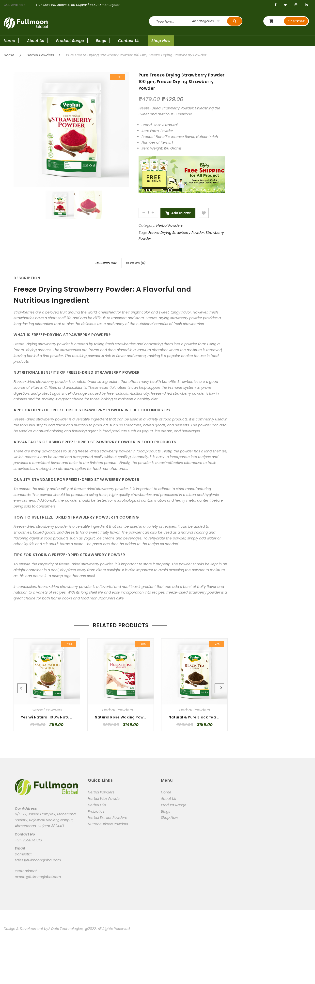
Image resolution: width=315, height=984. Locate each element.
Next (219, 688)
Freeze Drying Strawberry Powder (176, 232)
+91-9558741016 (28, 840)
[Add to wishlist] (204, 213)
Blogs (101, 40)
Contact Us (128, 40)
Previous (22, 688)
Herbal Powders (40, 55)
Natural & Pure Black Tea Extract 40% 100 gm (212, 717)
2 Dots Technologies (65, 928)
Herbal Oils (97, 805)
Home (9, 40)
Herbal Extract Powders (107, 817)
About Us (35, 40)
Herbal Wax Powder (104, 798)
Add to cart (180, 212)
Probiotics (96, 811)
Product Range (70, 40)
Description (106, 263)
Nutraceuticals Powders (108, 823)
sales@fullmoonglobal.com (38, 860)
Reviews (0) (135, 263)
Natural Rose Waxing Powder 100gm (129, 717)
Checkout (296, 21)
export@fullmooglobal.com (38, 876)
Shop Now (160, 40)
